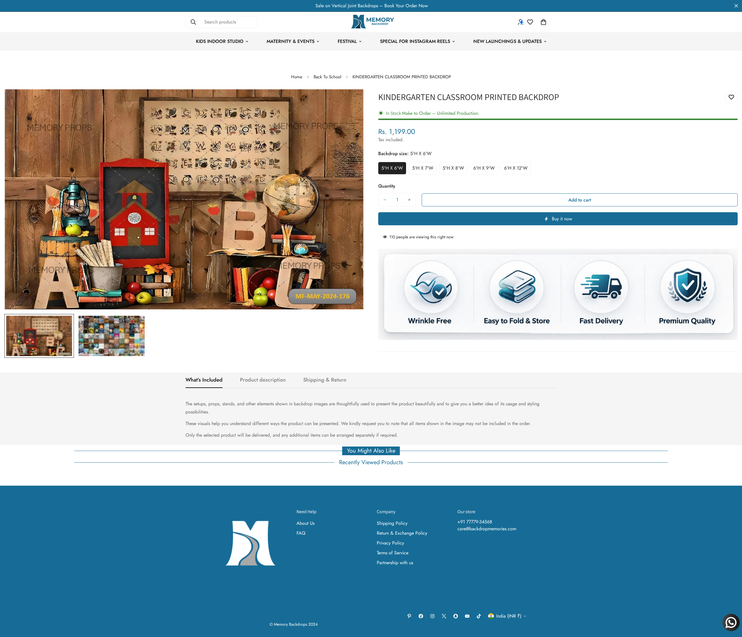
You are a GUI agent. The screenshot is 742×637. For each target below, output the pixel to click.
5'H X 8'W (453, 168)
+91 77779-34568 (474, 521)
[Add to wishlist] (731, 97)
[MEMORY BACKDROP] (371, 22)
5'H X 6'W (392, 168)
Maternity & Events (290, 41)
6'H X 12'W (516, 168)
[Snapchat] (455, 616)
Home (296, 77)
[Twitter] (444, 616)
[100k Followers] (432, 616)
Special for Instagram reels (415, 41)
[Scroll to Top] (730, 605)
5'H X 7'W (422, 168)
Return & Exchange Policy (402, 533)
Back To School (327, 77)
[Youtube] (467, 616)
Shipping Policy (392, 523)
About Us (305, 523)
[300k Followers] (421, 616)
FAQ (301, 533)
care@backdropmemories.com (486, 528)
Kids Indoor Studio (219, 41)
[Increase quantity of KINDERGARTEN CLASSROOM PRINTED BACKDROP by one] (409, 199)
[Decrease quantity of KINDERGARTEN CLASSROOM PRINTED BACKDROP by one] (385, 199)
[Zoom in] (351, 101)
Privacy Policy (390, 543)
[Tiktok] (479, 616)
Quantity (386, 186)
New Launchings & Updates (507, 41)
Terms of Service (392, 552)
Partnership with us (395, 562)
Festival (347, 41)
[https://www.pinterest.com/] (409, 616)
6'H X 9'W (484, 168)
